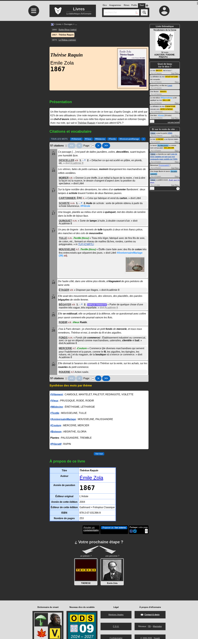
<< (71, 145)
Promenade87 (164, 165)
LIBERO (160, 139)
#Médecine (100, 139)
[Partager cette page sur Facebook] (131, 531)
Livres (58, 24)
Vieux (75, 322)
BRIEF (159, 71)
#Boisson (56, 431)
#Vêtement (76, 139)
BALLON (166, 100)
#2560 (170, 133)
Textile (81, 238)
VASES (163, 92)
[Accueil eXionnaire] (52, 24)
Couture (82, 348)
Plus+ (177, 73)
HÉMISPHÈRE (166, 109)
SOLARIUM (169, 148)
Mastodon (157, 626)
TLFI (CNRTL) (86, 244)
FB (149, 626)
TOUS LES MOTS (59, 139)
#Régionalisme (166, 98)
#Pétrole (85, 206)
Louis (170, 85)
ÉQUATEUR (170, 106)
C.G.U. (116, 626)
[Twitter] (134, 532)
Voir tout (99, 454)
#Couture (55, 425)
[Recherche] (144, 12)
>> (106, 145)
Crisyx (153, 133)
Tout (172, 73)
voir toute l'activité (173, 122)
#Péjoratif (55, 444)
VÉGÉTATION (171, 77)
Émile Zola (91, 478)
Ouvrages (68, 24)
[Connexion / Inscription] (164, 10)
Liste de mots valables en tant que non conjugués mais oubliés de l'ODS (163, 156)
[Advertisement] (33, 47)
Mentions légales (116, 614)
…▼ (84, 160)
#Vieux (88, 139)
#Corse (161, 115)
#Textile (112, 139)
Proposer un (114, 527)
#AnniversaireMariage (129, 139)
